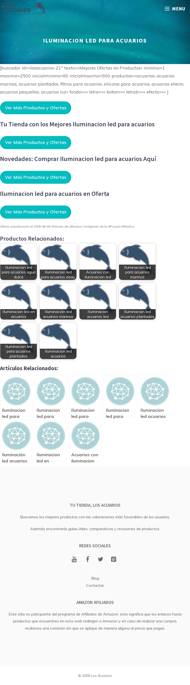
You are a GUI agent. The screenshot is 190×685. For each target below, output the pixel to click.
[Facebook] (87, 559)
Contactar (95, 585)
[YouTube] (74, 559)
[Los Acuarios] (24, 8)
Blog (95, 578)
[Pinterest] (113, 559)
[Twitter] (100, 559)
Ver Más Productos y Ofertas (35, 108)
